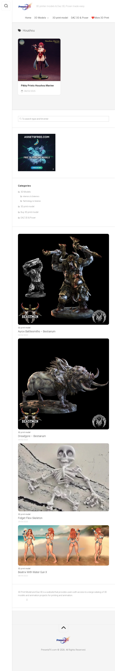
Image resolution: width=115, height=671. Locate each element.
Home (28, 17)
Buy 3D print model (29, 212)
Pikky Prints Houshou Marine (37, 85)
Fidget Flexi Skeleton (30, 518)
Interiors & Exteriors (31, 196)
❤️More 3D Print (100, 17)
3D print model (60, 17)
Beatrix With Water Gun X (32, 572)
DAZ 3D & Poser (79, 17)
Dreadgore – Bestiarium (32, 436)
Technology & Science (32, 201)
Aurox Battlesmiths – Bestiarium (36, 331)
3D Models (40, 17)
